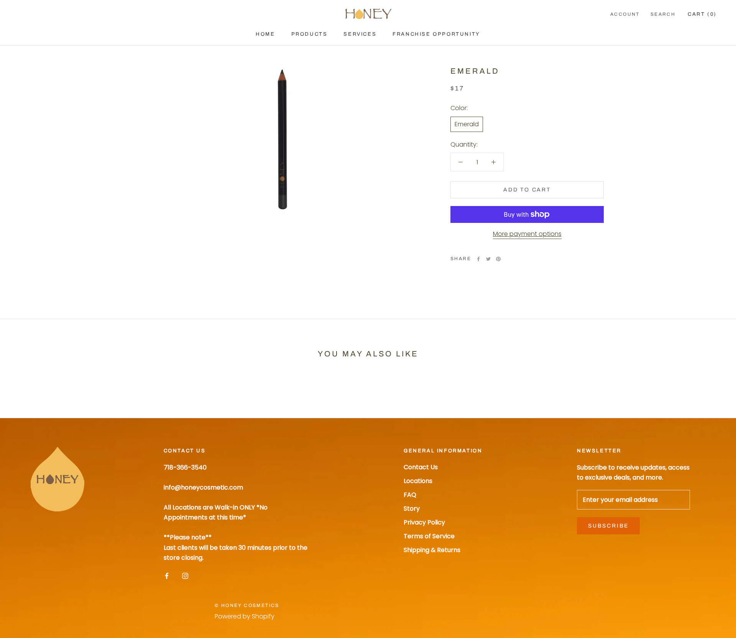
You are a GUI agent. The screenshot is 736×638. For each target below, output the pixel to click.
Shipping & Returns (432, 550)
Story (412, 508)
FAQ (410, 494)
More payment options (527, 233)
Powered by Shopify (244, 616)
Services (359, 34)
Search (663, 14)
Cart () (702, 14)
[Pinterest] (498, 259)
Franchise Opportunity (436, 34)
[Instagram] (185, 575)
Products (309, 34)
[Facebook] (478, 259)
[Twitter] (488, 259)
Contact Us (421, 467)
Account (625, 14)
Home (265, 34)
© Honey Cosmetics (247, 605)
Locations (418, 480)
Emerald (467, 123)
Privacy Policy (424, 522)
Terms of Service (429, 536)
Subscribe (608, 526)
